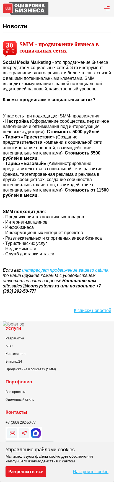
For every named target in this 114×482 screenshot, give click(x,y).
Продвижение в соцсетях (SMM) (31, 369)
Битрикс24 (14, 361)
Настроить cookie (90, 471)
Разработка (15, 338)
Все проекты (15, 392)
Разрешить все (25, 471)
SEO (9, 346)
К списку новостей (92, 310)
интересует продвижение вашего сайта (65, 270)
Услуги (13, 328)
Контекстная (15, 354)
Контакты (16, 412)
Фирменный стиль (20, 400)
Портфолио (19, 381)
